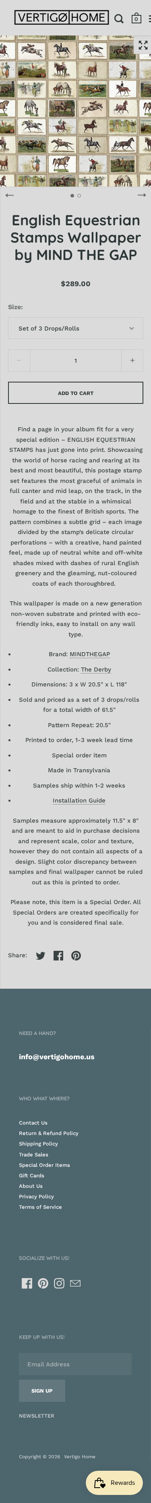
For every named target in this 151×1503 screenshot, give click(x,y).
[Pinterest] (43, 1283)
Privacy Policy (36, 1196)
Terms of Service (40, 1207)
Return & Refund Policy (49, 1133)
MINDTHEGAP (90, 654)
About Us (31, 1186)
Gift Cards (31, 1175)
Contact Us (33, 1123)
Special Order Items (44, 1165)
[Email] (75, 1283)
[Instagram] (59, 1283)
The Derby (96, 669)
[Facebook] (27, 1283)
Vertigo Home (79, 1456)
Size (14, 307)
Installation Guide (79, 800)
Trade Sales (33, 1155)
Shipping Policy (38, 1144)
